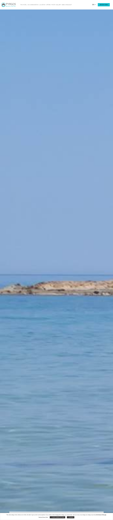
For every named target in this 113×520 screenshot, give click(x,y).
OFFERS (48, 4)
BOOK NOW (104, 4)
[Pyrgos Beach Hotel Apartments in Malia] (8, 5)
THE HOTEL (23, 4)
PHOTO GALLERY (56, 4)
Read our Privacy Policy (43, 517)
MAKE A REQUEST (67, 4)
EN (93, 4)
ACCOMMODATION (33, 4)
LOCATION (42, 4)
